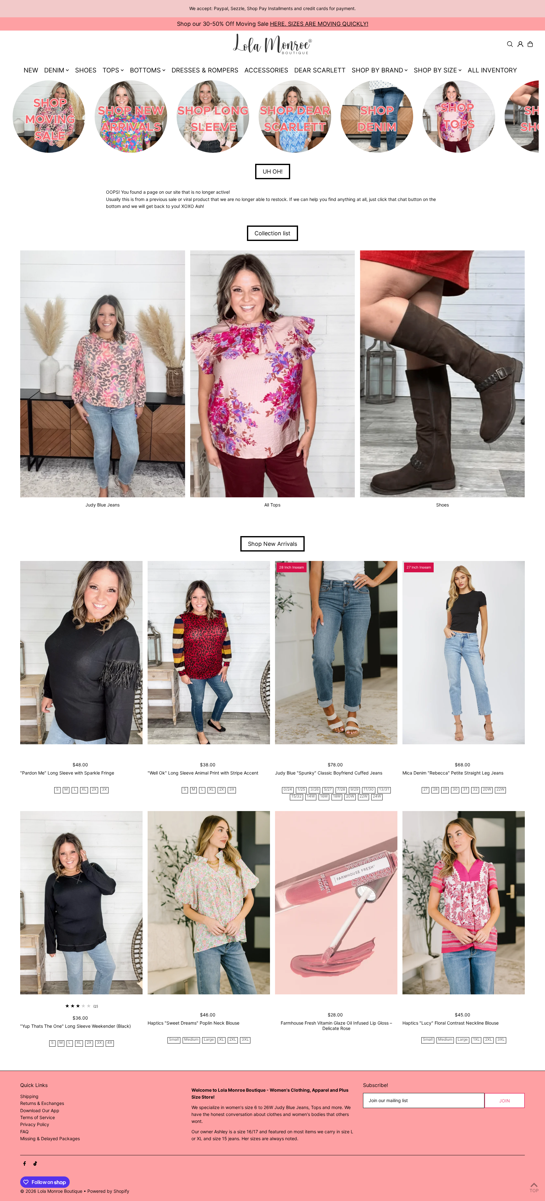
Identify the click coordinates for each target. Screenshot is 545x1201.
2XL (232, 1040)
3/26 (314, 789)
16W (324, 796)
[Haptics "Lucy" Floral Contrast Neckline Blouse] (463, 902)
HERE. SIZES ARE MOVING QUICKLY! (319, 23)
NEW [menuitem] (31, 70)
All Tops (272, 504)
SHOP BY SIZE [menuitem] (435, 70)
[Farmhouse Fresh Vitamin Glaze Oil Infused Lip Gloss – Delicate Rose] (336, 902)
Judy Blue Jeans (102, 504)
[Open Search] (510, 44)
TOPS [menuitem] (111, 70)
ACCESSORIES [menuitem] (266, 70)
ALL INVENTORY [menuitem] (492, 70)
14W (311, 796)
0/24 (288, 789)
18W (337, 796)
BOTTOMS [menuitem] (145, 70)
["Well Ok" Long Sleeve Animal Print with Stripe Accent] (209, 652)
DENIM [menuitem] (54, 70)
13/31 (384, 789)
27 (425, 789)
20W (350, 796)
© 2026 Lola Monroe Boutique (51, 1191)
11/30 (369, 789)
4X (109, 1043)
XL (84, 789)
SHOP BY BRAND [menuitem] (377, 70)
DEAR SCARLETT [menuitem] (320, 70)
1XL (476, 1040)
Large (209, 1040)
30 (455, 789)
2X (94, 789)
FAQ (24, 1131)
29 (445, 789)
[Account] (520, 44)
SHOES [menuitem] (86, 70)
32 (475, 789)
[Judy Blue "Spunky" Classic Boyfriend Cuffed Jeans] (336, 652)
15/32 (296, 796)
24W (377, 796)
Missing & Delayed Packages (50, 1138)
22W (363, 796)
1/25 (301, 789)
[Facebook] (24, 1163)
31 (465, 789)
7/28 (341, 789)
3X (104, 789)
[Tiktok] (35, 1163)
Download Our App (39, 1110)
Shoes (442, 504)
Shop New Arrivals (272, 543)
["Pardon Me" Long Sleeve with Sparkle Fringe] (81, 652)
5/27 (328, 789)
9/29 (354, 789)
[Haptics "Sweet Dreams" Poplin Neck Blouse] (209, 902)
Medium (191, 1040)
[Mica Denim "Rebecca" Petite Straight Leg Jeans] (463, 652)
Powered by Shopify (108, 1191)
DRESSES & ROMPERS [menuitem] (205, 70)
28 (435, 789)
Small (174, 1040)
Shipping (29, 1096)
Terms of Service (37, 1117)
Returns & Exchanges (42, 1103)
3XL (245, 1040)
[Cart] (530, 44)
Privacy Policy (34, 1124)
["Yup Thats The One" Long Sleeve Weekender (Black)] (81, 902)
